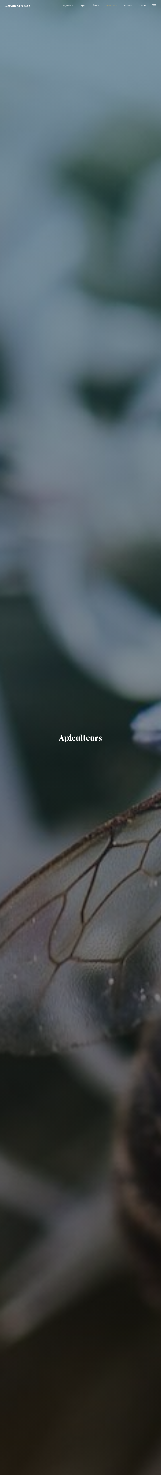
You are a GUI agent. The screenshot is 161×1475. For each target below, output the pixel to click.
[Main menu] (154, 5)
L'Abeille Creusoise (17, 5)
